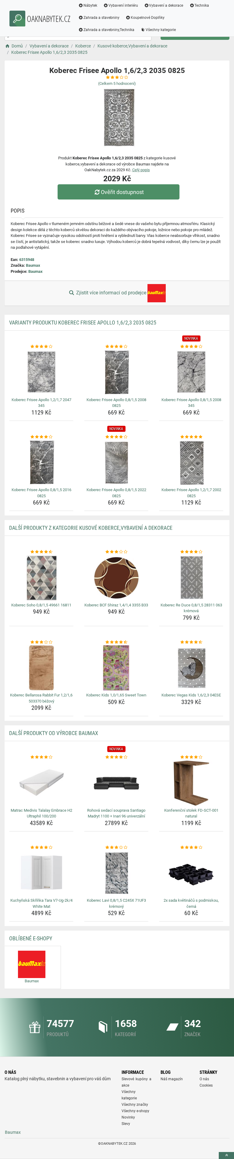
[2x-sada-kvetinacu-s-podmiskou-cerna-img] (191, 873)
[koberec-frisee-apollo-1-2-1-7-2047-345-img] (41, 372)
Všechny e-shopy (135, 1111)
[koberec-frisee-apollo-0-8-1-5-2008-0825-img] (116, 372)
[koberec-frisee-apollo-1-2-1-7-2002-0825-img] (191, 462)
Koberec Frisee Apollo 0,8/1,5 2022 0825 (116, 493)
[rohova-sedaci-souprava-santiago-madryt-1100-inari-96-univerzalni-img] (116, 783)
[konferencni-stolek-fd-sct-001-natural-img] (191, 783)
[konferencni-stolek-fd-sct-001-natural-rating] (191, 757)
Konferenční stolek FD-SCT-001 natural (191, 813)
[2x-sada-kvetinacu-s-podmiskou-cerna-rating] (191, 848)
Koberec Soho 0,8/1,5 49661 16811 (41, 605)
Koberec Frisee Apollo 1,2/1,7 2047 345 (41, 402)
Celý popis (141, 170)
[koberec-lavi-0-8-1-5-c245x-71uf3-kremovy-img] (116, 873)
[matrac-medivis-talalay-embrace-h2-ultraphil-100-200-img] (41, 783)
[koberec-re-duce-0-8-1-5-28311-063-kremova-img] (191, 578)
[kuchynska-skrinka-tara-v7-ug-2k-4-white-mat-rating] (41, 848)
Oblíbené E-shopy (30, 938)
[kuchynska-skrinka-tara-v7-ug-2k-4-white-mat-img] (41, 873)
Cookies (206, 1085)
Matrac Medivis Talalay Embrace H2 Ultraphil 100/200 (41, 813)
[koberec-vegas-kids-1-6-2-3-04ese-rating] (191, 642)
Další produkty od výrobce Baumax (53, 733)
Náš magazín (172, 1079)
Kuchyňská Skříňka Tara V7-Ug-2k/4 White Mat (41, 903)
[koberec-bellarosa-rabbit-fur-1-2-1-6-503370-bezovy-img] (41, 668)
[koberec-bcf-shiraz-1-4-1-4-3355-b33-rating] (116, 552)
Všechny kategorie (161, 30)
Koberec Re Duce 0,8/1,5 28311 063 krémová (191, 608)
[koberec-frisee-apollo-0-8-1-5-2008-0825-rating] (116, 347)
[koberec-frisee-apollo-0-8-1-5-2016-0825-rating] (41, 437)
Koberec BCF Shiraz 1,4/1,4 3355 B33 (116, 605)
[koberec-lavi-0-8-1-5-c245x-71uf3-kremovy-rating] (116, 848)
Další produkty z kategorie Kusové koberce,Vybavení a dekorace (90, 528)
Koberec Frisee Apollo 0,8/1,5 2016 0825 (41, 493)
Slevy (126, 1124)
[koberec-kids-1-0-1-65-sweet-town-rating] (116, 642)
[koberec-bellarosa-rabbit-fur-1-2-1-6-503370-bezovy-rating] (41, 642)
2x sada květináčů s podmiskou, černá (191, 903)
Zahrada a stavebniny (101, 18)
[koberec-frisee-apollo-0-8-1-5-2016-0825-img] (41, 462)
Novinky (128, 1117)
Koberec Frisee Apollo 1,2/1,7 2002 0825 (191, 493)
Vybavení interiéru (123, 5)
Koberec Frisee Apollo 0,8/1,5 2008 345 (191, 402)
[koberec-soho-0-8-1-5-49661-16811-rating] (41, 552)
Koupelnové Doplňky (148, 18)
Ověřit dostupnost (122, 192)
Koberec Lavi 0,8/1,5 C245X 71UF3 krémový (116, 903)
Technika (201, 5)
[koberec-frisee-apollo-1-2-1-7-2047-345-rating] (41, 347)
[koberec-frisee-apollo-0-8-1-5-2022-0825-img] (116, 462)
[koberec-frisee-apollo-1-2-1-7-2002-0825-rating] (191, 437)
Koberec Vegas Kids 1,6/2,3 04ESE (191, 695)
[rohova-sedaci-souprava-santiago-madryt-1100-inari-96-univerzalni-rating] (116, 757)
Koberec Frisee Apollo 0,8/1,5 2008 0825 (116, 402)
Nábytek (90, 5)
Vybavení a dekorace (166, 5)
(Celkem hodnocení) (117, 83)
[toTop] (226, 1155)
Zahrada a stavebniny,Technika (108, 30)
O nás (204, 1079)
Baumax (33, 265)
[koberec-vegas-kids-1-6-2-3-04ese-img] (191, 668)
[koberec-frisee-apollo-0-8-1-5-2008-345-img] (191, 372)
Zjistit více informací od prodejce (111, 293)
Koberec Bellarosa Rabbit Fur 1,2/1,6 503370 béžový (41, 698)
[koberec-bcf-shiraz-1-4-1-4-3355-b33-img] (116, 578)
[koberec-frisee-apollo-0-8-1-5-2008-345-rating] (191, 347)
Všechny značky (135, 1104)
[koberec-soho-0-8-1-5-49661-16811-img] (41, 578)
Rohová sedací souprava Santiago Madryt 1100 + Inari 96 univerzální (116, 813)
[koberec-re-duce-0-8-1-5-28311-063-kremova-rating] (191, 552)
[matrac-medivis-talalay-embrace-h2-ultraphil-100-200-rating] (41, 757)
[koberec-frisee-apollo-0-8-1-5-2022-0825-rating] (116, 437)
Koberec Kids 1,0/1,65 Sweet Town (116, 695)
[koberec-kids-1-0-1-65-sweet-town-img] (116, 668)
